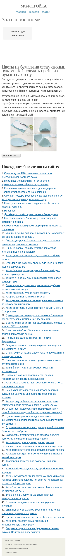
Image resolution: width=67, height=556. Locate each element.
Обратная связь (11, 552)
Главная (21, 12)
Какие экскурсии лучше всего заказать (28, 293)
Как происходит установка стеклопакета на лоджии (35, 449)
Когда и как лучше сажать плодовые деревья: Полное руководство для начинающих (29, 190)
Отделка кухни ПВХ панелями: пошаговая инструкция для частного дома (27, 175)
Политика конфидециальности (16, 548)
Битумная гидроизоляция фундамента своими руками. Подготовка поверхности (30, 530)
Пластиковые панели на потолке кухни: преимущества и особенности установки (26, 182)
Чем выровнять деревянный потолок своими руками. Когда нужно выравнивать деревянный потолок (30, 393)
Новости (34, 12)
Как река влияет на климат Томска (25, 296)
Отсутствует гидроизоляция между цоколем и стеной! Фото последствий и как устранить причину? (32, 410)
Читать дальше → (11, 155)
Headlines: (10, 210)
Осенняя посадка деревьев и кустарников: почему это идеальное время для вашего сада (32, 197)
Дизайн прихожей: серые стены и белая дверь (31, 214)
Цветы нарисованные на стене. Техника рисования (35, 517)
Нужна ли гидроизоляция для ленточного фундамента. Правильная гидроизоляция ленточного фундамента (32, 419)
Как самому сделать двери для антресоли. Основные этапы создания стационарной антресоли (32, 444)
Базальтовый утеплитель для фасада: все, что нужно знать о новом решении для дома (30, 436)
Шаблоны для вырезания (17, 33)
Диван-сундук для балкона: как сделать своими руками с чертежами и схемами (31, 242)
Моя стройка (33, 6)
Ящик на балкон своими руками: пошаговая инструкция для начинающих (29, 249)
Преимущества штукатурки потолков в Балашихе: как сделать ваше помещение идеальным (32, 317)
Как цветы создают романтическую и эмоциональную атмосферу (25, 522)
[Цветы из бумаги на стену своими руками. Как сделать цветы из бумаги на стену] (33, 134)
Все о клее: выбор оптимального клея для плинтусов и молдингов (28, 496)
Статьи (46, 12)
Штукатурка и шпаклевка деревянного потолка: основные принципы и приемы (31, 511)
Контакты (8, 544)
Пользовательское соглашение (25, 544)
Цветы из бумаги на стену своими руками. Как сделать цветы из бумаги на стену (33, 70)
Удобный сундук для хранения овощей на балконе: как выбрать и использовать (33, 234)
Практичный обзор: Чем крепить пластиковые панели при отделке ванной (30, 332)
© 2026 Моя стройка (12, 540)
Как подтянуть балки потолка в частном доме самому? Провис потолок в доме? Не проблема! (30, 403)
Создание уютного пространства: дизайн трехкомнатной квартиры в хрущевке (27, 376)
